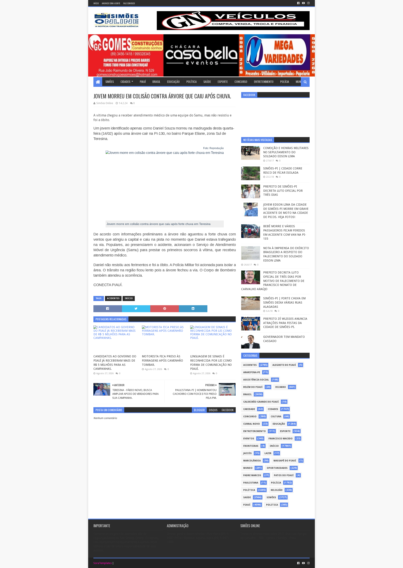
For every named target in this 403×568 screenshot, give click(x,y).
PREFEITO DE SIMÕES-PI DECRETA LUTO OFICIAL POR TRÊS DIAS (283, 190)
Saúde (207, 81)
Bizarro (280, 387)
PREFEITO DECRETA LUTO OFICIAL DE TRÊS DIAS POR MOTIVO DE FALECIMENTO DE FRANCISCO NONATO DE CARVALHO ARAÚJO (272, 281)
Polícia (284, 81)
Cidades (125, 81)
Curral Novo (251, 424)
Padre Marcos (252, 475)
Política (191, 81)
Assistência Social (256, 379)
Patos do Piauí (284, 475)
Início (96, 3)
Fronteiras (250, 446)
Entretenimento (263, 81)
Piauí (143, 81)
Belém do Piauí (253, 387)
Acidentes (113, 298)
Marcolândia (252, 460)
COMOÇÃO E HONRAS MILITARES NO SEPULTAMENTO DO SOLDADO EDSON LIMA (286, 152)
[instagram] (308, 3)
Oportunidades (277, 468)
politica (272, 504)
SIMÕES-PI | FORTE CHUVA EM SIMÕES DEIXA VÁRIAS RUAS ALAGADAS (284, 302)
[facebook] (298, 3)
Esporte (223, 81)
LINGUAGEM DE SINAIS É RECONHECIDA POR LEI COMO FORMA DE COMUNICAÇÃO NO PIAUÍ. (211, 362)
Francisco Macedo (280, 438)
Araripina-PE (251, 372)
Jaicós (247, 453)
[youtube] (303, 3)
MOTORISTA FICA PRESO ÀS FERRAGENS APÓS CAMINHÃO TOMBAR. (162, 360)
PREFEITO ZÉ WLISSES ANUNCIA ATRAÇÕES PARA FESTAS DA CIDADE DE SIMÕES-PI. (285, 323)
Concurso (240, 81)
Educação (173, 81)
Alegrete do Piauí (284, 365)
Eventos (248, 438)
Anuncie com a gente (111, 3)
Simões (109, 81)
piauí (246, 504)
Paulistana (250, 482)
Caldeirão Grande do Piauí (261, 401)
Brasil (156, 81)
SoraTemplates (102, 563)
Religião (277, 490)
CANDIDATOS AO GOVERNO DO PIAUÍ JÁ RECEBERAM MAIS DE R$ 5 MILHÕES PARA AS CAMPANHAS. (114, 362)
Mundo (300, 81)
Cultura (276, 416)
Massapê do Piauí (284, 460)
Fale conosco (129, 3)
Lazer (267, 453)
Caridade (249, 409)
